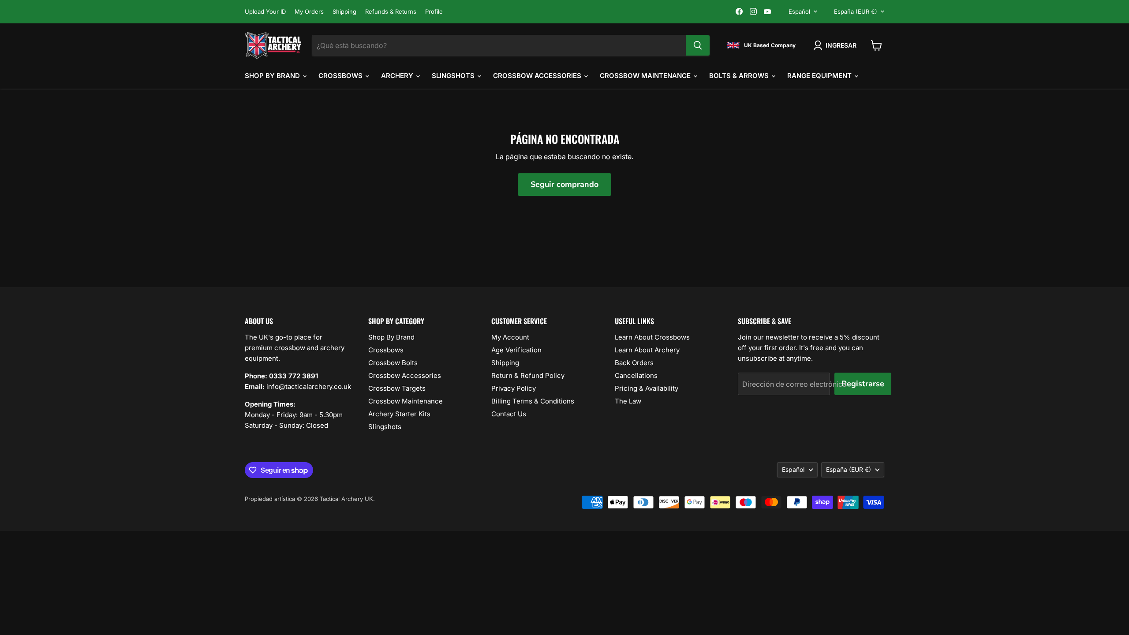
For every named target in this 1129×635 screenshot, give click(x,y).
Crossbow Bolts (393, 363)
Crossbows (341, 75)
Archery (398, 75)
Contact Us (508, 414)
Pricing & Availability (646, 388)
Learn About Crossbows (652, 337)
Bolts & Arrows (739, 75)
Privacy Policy (513, 388)
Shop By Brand (273, 75)
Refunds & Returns (390, 11)
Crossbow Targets (397, 388)
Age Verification (516, 350)
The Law (628, 401)
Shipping (344, 11)
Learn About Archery (647, 350)
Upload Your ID (265, 11)
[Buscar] (698, 45)
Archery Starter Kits (399, 414)
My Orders (309, 11)
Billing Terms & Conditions (532, 401)
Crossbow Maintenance (646, 75)
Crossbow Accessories (538, 75)
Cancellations (636, 375)
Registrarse (862, 383)
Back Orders (634, 363)
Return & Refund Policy (527, 375)
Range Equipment (820, 75)
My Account (510, 337)
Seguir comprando (564, 184)
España (855, 11)
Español (799, 11)
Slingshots (454, 75)
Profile (434, 11)
